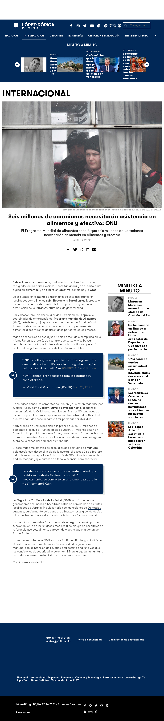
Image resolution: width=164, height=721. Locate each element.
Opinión (22, 680)
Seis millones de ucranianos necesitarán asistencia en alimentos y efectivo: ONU (82, 219)
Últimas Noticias (39, 680)
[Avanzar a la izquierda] (17, 64)
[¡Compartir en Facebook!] (68, 249)
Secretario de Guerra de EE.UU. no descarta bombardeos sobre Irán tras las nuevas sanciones (138, 405)
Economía (75, 35)
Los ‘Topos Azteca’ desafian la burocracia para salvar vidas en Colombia (136, 437)
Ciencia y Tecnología (103, 35)
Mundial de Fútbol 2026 (65, 680)
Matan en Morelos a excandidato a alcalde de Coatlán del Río (139, 308)
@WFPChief (70, 368)
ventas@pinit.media (58, 641)
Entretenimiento (136, 35)
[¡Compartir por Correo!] (94, 249)
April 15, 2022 (82, 387)
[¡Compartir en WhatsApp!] (81, 249)
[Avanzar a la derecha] (155, 35)
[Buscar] (159, 35)
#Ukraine (89, 368)
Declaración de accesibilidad (126, 639)
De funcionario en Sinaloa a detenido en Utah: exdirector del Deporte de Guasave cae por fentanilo (138, 337)
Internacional (34, 35)
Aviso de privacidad (90, 639)
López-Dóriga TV (135, 677)
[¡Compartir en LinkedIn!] (87, 249)
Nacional (12, 35)
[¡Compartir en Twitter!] (75, 249)
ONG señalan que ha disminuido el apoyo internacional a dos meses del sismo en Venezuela (139, 371)
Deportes (56, 35)
